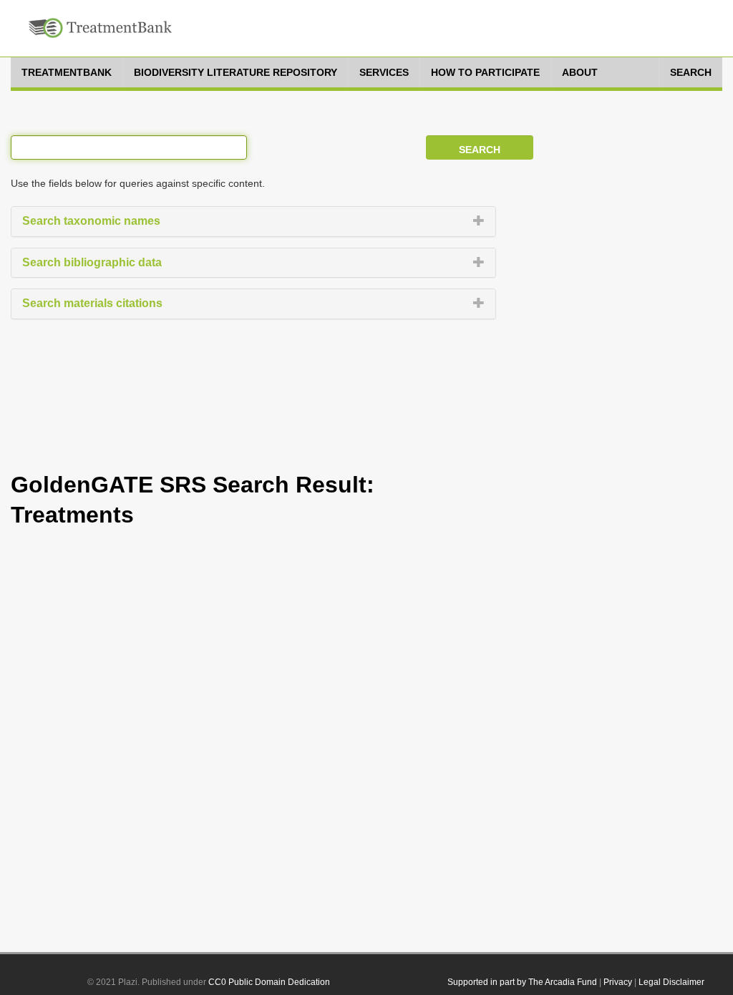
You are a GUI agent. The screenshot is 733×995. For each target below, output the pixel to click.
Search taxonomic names (91, 221)
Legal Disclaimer (671, 982)
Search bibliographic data (92, 262)
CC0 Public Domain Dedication (269, 982)
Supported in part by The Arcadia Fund (522, 982)
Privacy (617, 982)
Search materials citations (92, 303)
